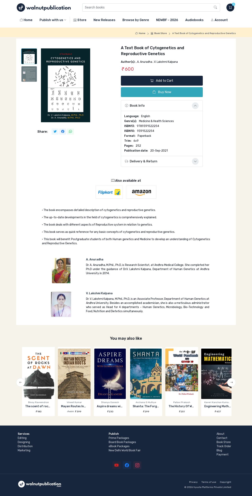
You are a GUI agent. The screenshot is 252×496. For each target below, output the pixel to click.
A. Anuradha (94, 259)
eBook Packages (119, 446)
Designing (24, 442)
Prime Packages (119, 438)
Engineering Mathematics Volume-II (193, 406)
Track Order (224, 446)
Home (27, 20)
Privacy (193, 482)
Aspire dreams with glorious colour (85, 406)
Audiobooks (194, 20)
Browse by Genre (135, 20)
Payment (223, 454)
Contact (222, 438)
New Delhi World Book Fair (125, 450)
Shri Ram (217, 406)
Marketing (24, 450)
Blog (219, 450)
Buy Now (164, 92)
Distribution (25, 446)
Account (221, 20)
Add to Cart (164, 80)
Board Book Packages (122, 442)
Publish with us (51, 20)
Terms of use (208, 482)
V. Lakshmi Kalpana (99, 293)
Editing (22, 438)
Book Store (160, 33)
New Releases (104, 20)
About (220, 434)
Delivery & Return (143, 161)
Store (81, 20)
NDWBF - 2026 (167, 20)
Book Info (137, 105)
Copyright (225, 482)
